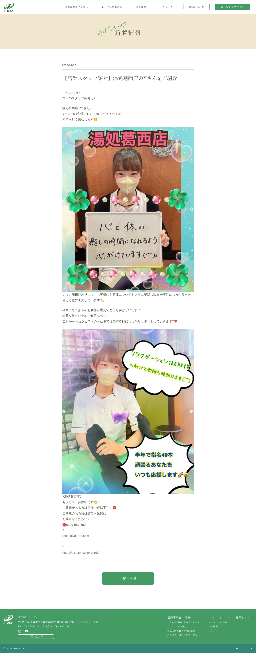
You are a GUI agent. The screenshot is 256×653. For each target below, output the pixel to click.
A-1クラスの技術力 (177, 626)
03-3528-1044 (32, 626)
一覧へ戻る (128, 578)
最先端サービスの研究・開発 (182, 634)
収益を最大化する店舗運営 (181, 630)
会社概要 (213, 626)
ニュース (213, 630)
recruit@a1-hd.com (75, 536)
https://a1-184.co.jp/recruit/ (80, 552)
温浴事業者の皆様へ (180, 617)
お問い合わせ (35, 636)
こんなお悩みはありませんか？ (183, 622)
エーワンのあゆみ (218, 622)
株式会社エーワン (8, 7)
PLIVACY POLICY (241, 648)
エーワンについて (220, 617)
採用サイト (243, 617)
